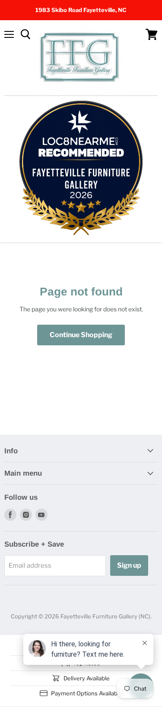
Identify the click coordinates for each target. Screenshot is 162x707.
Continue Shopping (81, 335)
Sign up (129, 565)
